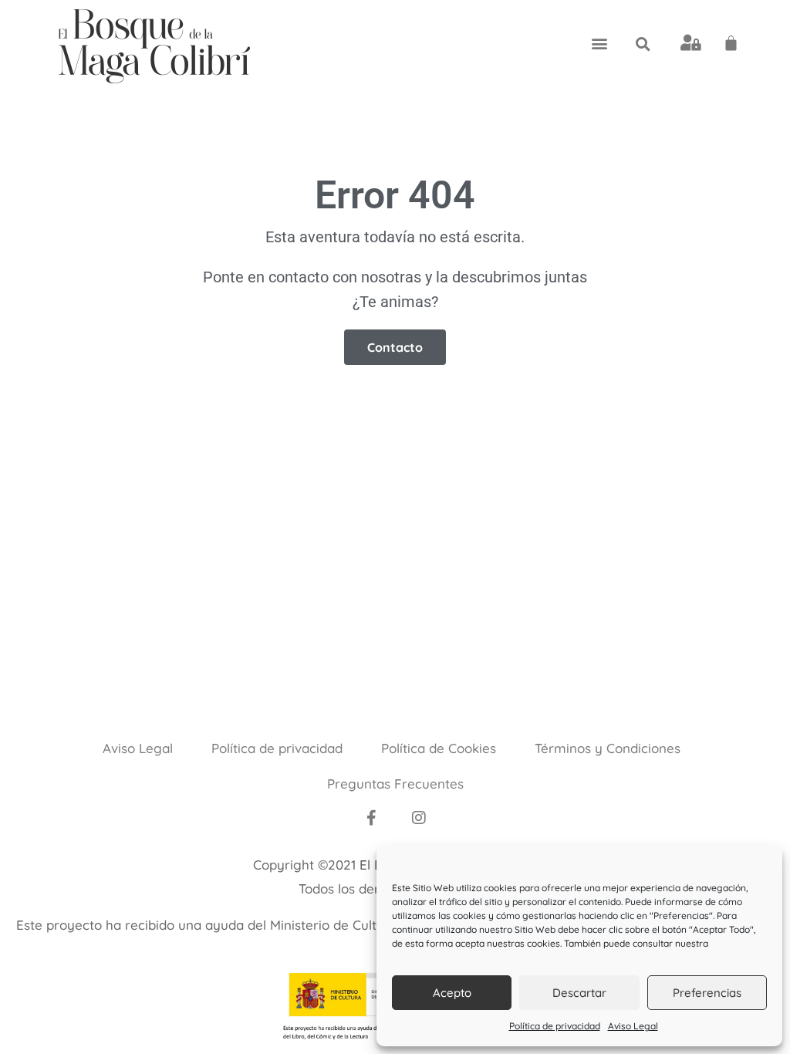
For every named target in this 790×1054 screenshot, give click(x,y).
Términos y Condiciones (607, 748)
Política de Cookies (438, 748)
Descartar (579, 992)
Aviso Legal (633, 1026)
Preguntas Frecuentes (395, 783)
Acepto (452, 992)
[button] (599, 43)
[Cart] (731, 43)
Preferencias (707, 992)
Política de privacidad (554, 1026)
